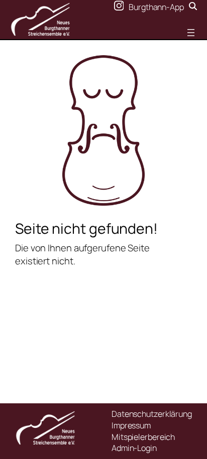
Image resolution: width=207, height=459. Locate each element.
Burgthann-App (156, 7)
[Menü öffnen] (191, 33)
